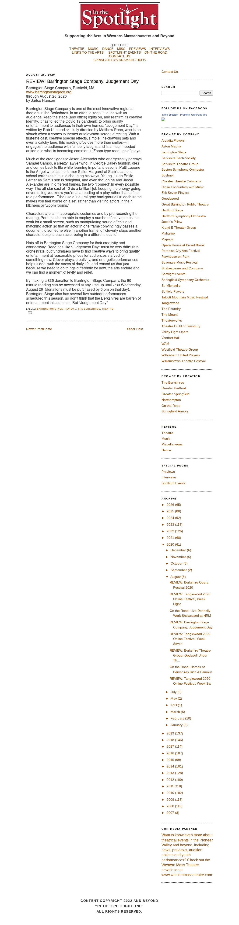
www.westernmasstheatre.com (187, 875)
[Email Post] (29, 313)
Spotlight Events (173, 274)
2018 (171, 740)
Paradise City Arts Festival (181, 251)
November (179, 557)
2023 (171, 524)
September (179, 570)
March (176, 712)
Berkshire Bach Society (179, 158)
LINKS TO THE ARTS (88, 52)
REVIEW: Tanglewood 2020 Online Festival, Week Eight (190, 599)
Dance (166, 450)
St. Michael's (171, 285)
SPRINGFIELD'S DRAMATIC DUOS (119, 60)
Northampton (171, 400)
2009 (171, 799)
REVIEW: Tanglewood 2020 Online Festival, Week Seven (190, 639)
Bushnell (168, 175)
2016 (171, 753)
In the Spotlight (170, 114)
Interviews (169, 477)
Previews (168, 472)
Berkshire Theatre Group (180, 164)
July (174, 692)
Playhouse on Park (175, 256)
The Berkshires (89, 309)
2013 (171, 773)
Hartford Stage (172, 210)
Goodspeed (170, 198)
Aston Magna (171, 146)
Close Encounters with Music (183, 187)
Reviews (70, 309)
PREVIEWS (137, 49)
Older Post (135, 329)
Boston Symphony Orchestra (183, 169)
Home (47, 329)
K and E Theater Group (179, 227)
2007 (171, 813)
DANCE (107, 49)
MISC (121, 49)
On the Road (171, 405)
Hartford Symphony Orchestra (184, 216)
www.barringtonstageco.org (48, 92)
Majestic (168, 239)
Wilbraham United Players (181, 355)
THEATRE (76, 49)
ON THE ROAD (155, 52)
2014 (171, 766)
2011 (171, 786)
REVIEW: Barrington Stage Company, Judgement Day (82, 81)
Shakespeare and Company (182, 268)
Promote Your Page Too (193, 114)
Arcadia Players (173, 140)
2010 (171, 793)
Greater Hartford (174, 388)
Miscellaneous (172, 444)
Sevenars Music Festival (179, 262)
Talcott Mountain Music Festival (185, 297)
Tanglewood (170, 303)
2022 (171, 531)
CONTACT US (119, 56)
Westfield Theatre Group (180, 349)
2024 (171, 518)
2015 (171, 760)
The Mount (170, 314)
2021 (171, 538)
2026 (171, 505)
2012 (171, 780)
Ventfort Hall (170, 338)
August (176, 577)
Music (166, 438)
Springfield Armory (175, 411)
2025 (171, 511)
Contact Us (170, 71)
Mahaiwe (168, 233)
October (177, 563)
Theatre (107, 309)
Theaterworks (172, 320)
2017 (171, 746)
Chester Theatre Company (181, 181)
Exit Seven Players (175, 193)
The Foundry (171, 309)
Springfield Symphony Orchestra (185, 280)
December (179, 550)
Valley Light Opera (175, 332)
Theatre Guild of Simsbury (181, 326)
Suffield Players (173, 291)
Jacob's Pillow (172, 222)
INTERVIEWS (160, 49)
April (174, 705)
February (178, 718)
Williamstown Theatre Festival (184, 361)
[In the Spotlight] (163, 120)
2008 (171, 806)
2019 (171, 733)
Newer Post (34, 329)
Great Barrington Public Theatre (185, 204)
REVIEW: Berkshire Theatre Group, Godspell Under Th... (190, 655)
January (177, 725)
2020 (171, 544)
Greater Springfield (176, 394)
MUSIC (93, 49)
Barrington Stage (50, 309)
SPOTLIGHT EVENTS (126, 52)
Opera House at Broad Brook (183, 245)
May (174, 698)
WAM (165, 343)
